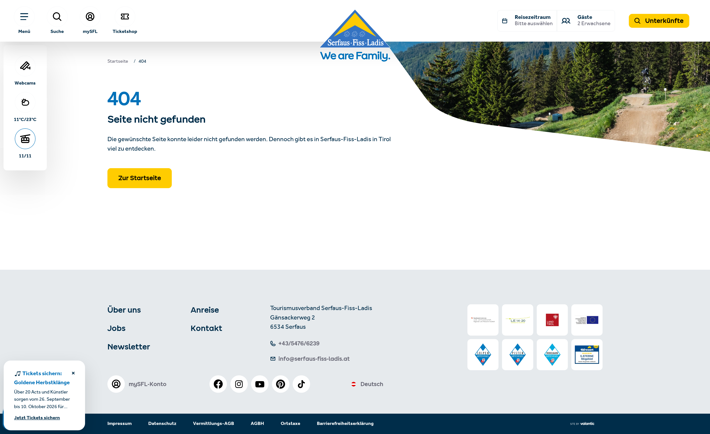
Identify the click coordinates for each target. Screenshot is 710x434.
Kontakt (206, 328)
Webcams (25, 83)
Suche (57, 31)
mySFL (90, 31)
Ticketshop (125, 31)
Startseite (117, 61)
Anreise (205, 310)
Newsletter (128, 346)
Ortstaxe (290, 423)
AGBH (257, 423)
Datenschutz (162, 423)
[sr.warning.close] (73, 374)
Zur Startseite (139, 178)
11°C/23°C (25, 119)
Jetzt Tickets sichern (37, 418)
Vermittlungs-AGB (213, 423)
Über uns (124, 310)
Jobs (116, 328)
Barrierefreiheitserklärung (345, 423)
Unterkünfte (664, 20)
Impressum (119, 423)
